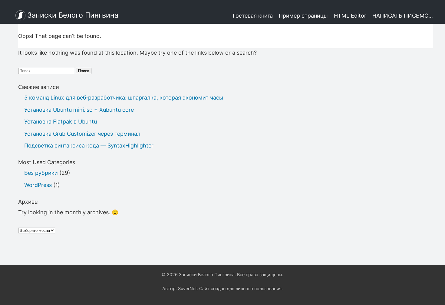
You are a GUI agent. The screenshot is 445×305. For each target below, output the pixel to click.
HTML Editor (350, 15)
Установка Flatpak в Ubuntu (60, 121)
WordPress (38, 185)
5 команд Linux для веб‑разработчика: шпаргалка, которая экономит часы (123, 97)
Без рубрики (41, 173)
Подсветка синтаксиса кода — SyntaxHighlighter (88, 145)
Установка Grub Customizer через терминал (82, 133)
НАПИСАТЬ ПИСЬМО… (402, 15)
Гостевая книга (253, 15)
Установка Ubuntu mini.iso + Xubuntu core (79, 110)
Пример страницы (303, 15)
